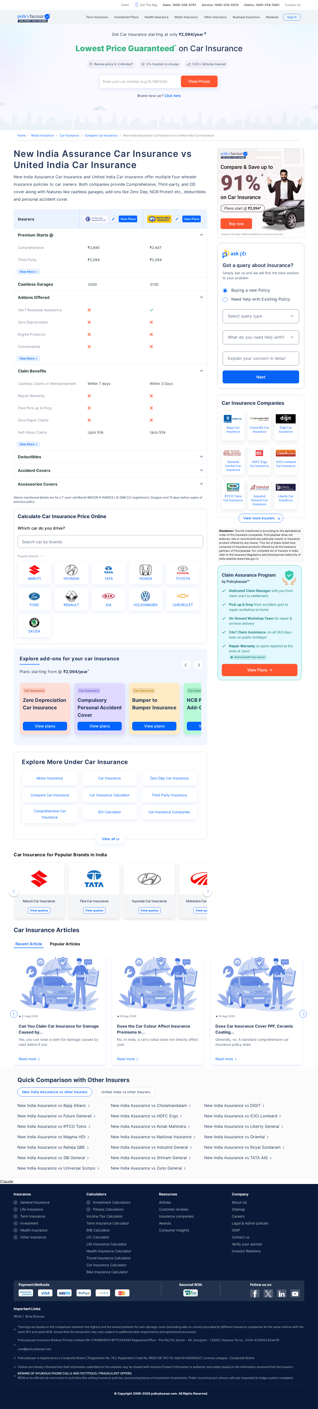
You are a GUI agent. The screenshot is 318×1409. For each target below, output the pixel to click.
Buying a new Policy (250, 290)
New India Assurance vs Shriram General (149, 1157)
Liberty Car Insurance (285, 498)
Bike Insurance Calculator (107, 1272)
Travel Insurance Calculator (108, 1258)
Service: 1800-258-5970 (220, 5)
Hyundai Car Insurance (149, 901)
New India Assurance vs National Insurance (151, 1136)
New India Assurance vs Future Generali (54, 1115)
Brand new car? (159, 95)
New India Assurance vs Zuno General (146, 1168)
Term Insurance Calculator (107, 1223)
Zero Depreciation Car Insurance (44, 704)
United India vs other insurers (125, 1092)
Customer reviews (173, 1209)
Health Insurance (33, 1230)
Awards (165, 1223)
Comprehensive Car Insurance (50, 814)
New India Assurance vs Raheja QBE (51, 1147)
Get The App (148, 5)
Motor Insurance (42, 135)
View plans (45, 726)
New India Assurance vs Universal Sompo (56, 1168)
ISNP (236, 1230)
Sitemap (238, 1209)
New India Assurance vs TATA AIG (236, 1157)
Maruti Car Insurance (39, 901)
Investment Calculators (111, 1202)
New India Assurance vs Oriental (234, 1136)
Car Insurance (69, 135)
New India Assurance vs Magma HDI (51, 1136)
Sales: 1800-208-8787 (179, 5)
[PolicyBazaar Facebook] (255, 1293)
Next (260, 376)
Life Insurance (31, 1209)
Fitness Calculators (108, 1209)
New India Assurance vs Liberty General (241, 1126)
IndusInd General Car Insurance (259, 500)
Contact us (240, 1237)
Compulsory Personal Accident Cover (100, 707)
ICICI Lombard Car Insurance (286, 464)
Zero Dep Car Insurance (169, 778)
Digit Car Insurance (286, 429)
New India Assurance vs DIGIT (232, 1105)
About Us (239, 1202)
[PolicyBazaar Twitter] (268, 1293)
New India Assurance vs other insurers (54, 1092)
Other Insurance (33, 1237)
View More (27, 271)
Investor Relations (246, 1251)
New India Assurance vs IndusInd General (149, 1147)
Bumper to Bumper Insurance (154, 704)
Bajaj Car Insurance (233, 429)
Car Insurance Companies (169, 812)
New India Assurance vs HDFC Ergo (144, 1115)
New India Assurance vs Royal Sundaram (242, 1147)
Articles (165, 1202)
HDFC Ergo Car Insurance (259, 464)
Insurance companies (176, 1216)
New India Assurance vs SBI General (51, 1157)
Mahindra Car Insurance (204, 901)
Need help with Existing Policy (260, 299)
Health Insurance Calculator (108, 1251)
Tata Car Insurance (94, 901)
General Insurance (34, 1202)
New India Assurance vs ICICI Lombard (240, 1115)
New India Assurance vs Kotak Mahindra (148, 1126)
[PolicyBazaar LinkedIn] (281, 1293)
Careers (238, 1216)
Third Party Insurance (169, 795)
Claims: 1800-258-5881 (261, 5)
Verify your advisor (247, 1244)
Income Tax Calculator (104, 1216)
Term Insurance (32, 1216)
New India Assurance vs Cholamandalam (149, 1105)
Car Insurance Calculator (109, 795)
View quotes (39, 910)
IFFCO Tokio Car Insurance (233, 498)
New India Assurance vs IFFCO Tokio (51, 1126)
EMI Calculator (98, 1230)
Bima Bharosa (34, 1316)
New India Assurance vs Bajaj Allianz (51, 1105)
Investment (29, 1223)
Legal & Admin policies (250, 1223)
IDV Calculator (109, 812)
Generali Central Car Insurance (233, 466)
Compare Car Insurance (101, 135)
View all (108, 839)
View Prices (199, 81)
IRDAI (17, 1316)
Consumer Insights (174, 1230)
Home (21, 135)
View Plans (128, 219)
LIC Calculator (97, 1237)
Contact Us (293, 5)
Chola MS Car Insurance (259, 429)
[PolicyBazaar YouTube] (295, 1293)
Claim (125, 5)
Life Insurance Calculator (106, 1244)
